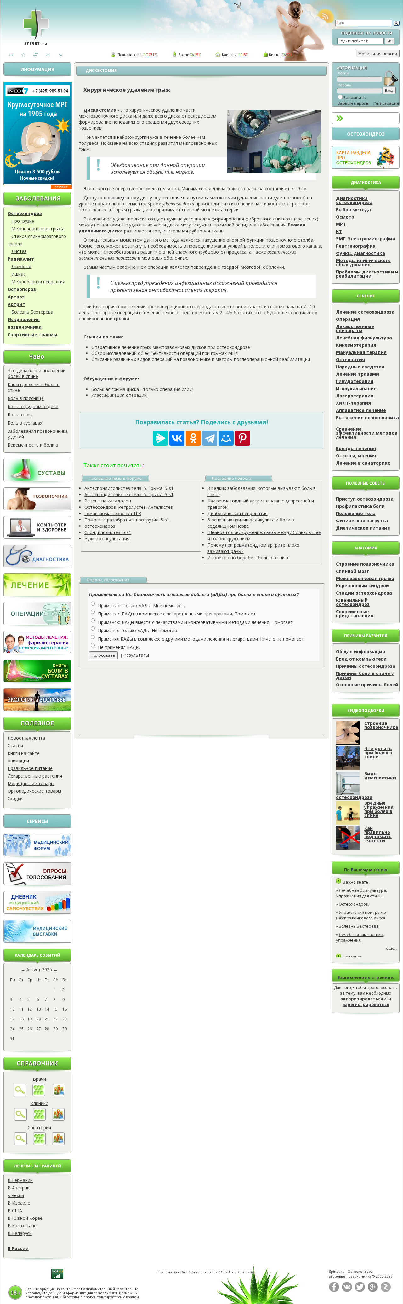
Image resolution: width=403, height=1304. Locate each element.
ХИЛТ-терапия (353, 403)
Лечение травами (357, 374)
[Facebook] (334, 1290)
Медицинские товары (31, 783)
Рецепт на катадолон (107, 501)
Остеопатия (350, 359)
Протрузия (22, 221)
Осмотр (345, 217)
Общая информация (360, 652)
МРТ (341, 224)
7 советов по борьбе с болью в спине (248, 558)
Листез (18, 251)
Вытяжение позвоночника (367, 417)
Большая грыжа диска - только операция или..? (142, 389)
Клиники (229, 54)
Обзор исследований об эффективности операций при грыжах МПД (165, 353)
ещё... (391, 948)
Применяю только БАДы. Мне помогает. (141, 605)
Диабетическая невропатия (237, 513)
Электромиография (371, 239)
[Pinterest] (242, 438)
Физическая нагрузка (362, 521)
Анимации (18, 761)
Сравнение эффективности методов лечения (366, 433)
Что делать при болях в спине (378, 752)
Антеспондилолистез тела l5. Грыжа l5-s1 (128, 488)
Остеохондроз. (354, 904)
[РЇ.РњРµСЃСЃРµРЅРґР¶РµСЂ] (160, 438)
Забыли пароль (353, 103)
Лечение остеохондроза (365, 312)
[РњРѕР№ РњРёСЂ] (226, 438)
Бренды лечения (356, 448)
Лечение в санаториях (363, 463)
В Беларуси (20, 1233)
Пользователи (129, 54)
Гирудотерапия (354, 381)
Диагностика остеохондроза (354, 200)
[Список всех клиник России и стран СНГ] (39, 1119)
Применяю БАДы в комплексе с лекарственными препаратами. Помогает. (177, 614)
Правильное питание (30, 768)
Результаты (136, 655)
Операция (348, 319)
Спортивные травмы (32, 335)
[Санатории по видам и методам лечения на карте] (58, 1143)
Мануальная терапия (361, 352)
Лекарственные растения (35, 776)
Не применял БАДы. (119, 647)
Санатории (39, 1128)
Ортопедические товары (34, 791)
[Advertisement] (208, 696)
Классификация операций (119, 395)
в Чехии (16, 1195)
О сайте (227, 1272)
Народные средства (360, 367)
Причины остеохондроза (365, 666)
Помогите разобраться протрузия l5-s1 (126, 520)
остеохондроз (99, 526)
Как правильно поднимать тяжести (378, 834)
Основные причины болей (367, 685)
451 (197, 54)
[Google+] (373, 1290)
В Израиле (19, 1203)
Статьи (15, 746)
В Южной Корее (25, 1218)
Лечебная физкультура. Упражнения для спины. (361, 893)
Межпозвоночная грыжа (38, 229)
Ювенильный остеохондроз (353, 602)
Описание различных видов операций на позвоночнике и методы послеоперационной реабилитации (200, 359)
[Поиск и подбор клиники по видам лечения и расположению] (20, 1119)
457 (244, 54)
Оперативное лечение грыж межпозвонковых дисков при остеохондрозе (170, 347)
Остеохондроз (25, 213)
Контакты (245, 1272)
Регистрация (386, 103)
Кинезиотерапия (356, 345)
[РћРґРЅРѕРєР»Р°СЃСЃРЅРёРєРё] (193, 438)
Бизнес (275, 54)
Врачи (184, 54)
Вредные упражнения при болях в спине (379, 809)
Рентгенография (356, 246)
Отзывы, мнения (356, 456)
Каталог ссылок (204, 1272)
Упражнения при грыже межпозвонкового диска (361, 915)
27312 (151, 54)
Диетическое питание (363, 528)
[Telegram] (209, 438)
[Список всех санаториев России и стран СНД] (39, 1143)
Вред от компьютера (361, 659)
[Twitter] (360, 1290)
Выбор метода (353, 210)
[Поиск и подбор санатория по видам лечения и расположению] (20, 1143)
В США (15, 1210)
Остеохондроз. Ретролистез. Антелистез (128, 507)
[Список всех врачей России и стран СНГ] (38, 1095)
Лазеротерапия (354, 396)
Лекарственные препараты (355, 328)
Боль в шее (20, 415)
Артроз (16, 297)
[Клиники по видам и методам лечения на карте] (58, 1119)
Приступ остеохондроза (365, 499)
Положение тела (356, 513)
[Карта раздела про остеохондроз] (366, 167)
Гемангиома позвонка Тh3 (112, 513)
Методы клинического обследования (363, 262)
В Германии (20, 1180)
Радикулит (21, 259)
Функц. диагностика (360, 253)
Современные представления (354, 613)
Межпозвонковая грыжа (365, 578)
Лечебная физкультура (364, 338)
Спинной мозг (352, 571)
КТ (339, 231)
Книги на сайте (24, 753)
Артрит (16, 304)
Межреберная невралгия (38, 282)
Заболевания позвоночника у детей (38, 434)
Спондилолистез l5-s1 (107, 532)
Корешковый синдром (363, 586)
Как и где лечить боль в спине (34, 387)
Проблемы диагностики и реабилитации (367, 274)
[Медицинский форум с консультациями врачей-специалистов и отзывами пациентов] (37, 855)
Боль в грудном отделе (33, 406)
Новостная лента (26, 738)
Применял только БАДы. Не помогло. (138, 630)
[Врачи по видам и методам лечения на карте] (59, 1095)
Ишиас (18, 274)
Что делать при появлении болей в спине (36, 373)
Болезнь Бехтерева (32, 312)
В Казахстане (22, 1226)
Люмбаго (21, 266)
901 (289, 54)
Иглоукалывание (356, 388)
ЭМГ (340, 239)
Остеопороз (22, 289)
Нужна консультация (106, 539)
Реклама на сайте (172, 1272)
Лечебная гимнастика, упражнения (360, 937)
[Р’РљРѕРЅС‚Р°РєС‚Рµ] (176, 438)
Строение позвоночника (365, 564)
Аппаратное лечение (361, 410)
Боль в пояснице (26, 398)
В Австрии (19, 1188)
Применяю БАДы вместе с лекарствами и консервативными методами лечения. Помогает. (196, 622)
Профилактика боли (360, 506)
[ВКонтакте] (347, 1290)
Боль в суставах (25, 423)
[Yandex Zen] (386, 1290)
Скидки (15, 799)
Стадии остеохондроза (364, 593)
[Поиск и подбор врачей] (20, 1095)
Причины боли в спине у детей (365, 675)
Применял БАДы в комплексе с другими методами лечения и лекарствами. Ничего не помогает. (201, 639)
